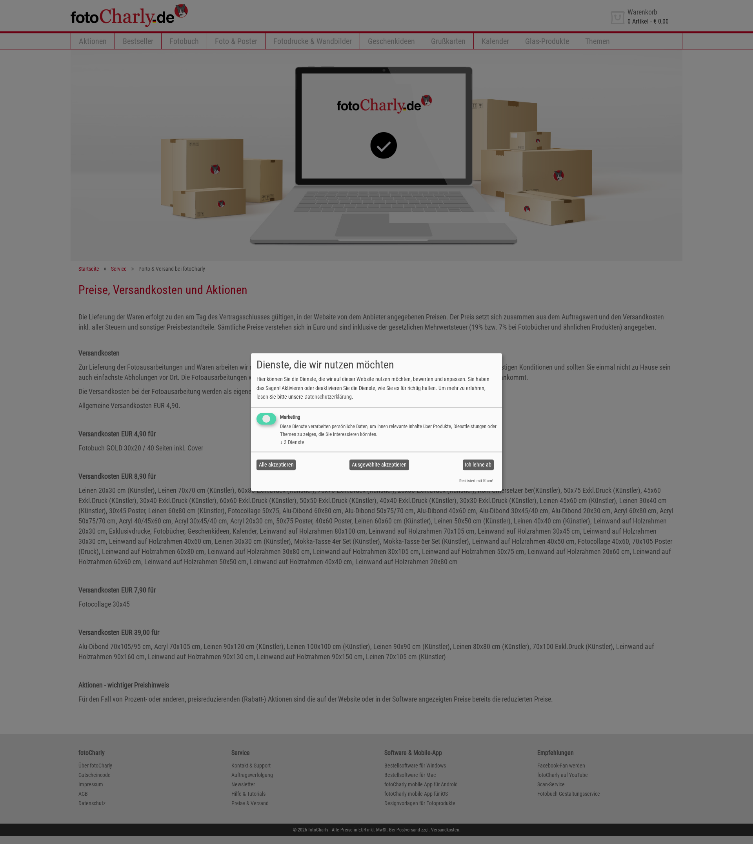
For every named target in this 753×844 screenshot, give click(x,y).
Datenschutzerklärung (328, 397)
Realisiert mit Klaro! (476, 480)
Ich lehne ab (478, 464)
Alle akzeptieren (276, 464)
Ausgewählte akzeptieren (379, 464)
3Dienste (292, 442)
